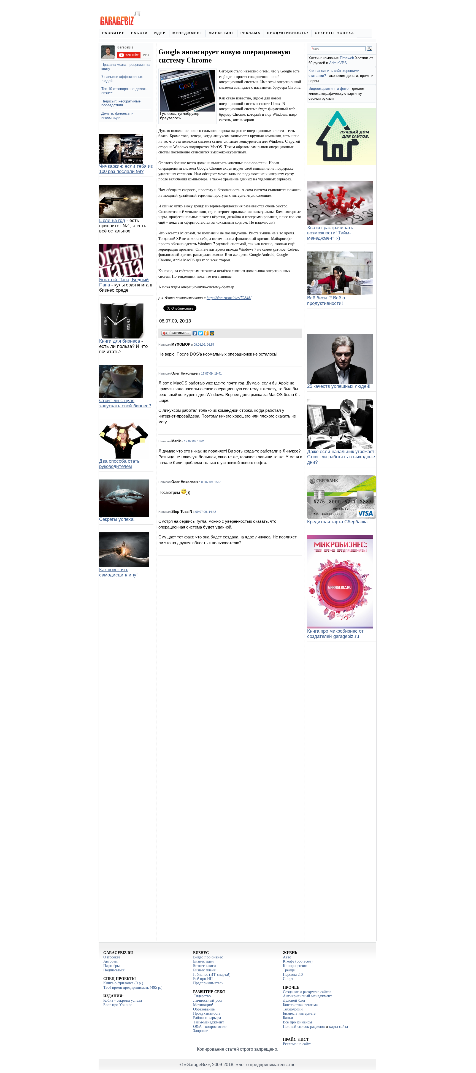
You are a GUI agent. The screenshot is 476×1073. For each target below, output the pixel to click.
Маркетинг (221, 33)
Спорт (288, 979)
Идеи (160, 33)
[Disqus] (230, 631)
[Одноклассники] (206, 333)
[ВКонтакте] (195, 333)
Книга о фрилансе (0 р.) (123, 983)
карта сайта (338, 1027)
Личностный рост (208, 1000)
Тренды (289, 970)
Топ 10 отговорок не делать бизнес (124, 91)
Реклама (250, 33)
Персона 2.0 (293, 974)
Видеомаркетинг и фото (328, 88)
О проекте (111, 957)
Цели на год (112, 220)
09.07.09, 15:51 (211, 482)
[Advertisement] (230, 891)
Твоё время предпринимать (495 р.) (133, 987)
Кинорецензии (295, 966)
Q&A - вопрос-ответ (210, 1027)
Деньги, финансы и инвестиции (117, 115)
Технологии (293, 1009)
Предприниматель (208, 983)
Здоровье (200, 1031)
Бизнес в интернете (299, 1013)
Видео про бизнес (208, 957)
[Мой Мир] (212, 333)
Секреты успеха (334, 33)
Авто (287, 957)
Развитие (113, 33)
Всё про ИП (203, 979)
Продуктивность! (288, 33)
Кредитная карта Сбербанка (337, 521)
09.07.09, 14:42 (205, 511)
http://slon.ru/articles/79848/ (229, 298)
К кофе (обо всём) (298, 961)
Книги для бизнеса (119, 341)
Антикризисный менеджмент (307, 996)
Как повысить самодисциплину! (118, 572)
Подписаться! (114, 970)
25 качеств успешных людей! (338, 386)
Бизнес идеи (203, 961)
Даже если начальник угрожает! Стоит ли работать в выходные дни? (341, 457)
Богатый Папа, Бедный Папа (124, 282)
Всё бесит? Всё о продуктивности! (326, 300)
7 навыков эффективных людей (122, 79)
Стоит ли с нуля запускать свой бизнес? (125, 403)
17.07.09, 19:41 (211, 373)
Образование (204, 1009)
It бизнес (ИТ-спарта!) (212, 974)
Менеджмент (187, 33)
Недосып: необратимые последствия (120, 103)
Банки (288, 1018)
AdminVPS (338, 63)
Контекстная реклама (300, 1005)
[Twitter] (201, 333)
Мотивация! (203, 1005)
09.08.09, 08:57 (204, 344)
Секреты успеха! (117, 519)
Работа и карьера (207, 1018)
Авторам (110, 961)
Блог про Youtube (117, 1005)
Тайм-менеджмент (208, 1022)
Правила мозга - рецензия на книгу (125, 67)
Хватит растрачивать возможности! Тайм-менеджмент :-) (330, 233)
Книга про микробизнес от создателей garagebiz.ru (335, 633)
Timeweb (347, 58)
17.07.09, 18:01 (194, 441)
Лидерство (202, 996)
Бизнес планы (204, 970)
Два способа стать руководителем (119, 464)
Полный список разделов (304, 1027)
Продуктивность (206, 1013)
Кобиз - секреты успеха (122, 1000)
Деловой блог (294, 1000)
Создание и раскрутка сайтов (307, 992)
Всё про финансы (297, 1022)
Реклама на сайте (297, 1044)
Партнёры (111, 966)
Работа (139, 33)
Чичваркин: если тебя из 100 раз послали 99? (126, 169)
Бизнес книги (204, 966)
